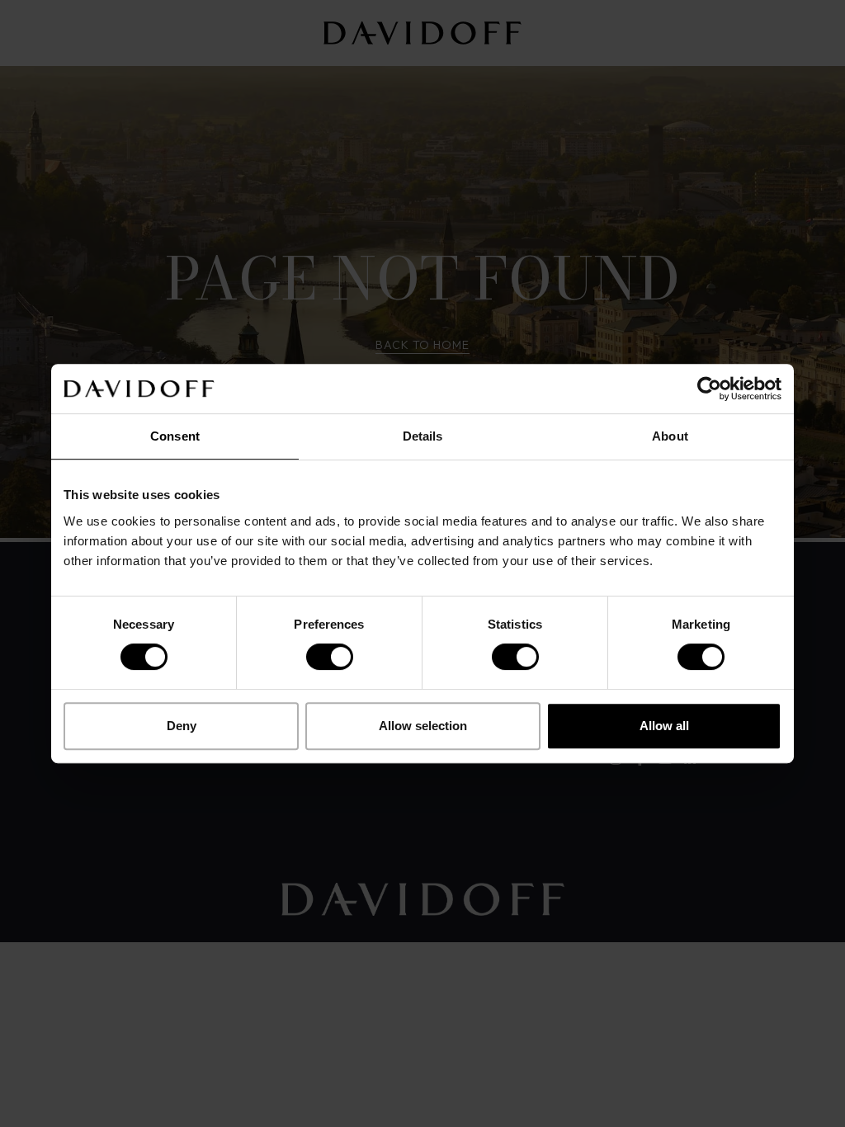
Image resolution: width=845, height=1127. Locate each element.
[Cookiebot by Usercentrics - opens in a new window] (709, 388)
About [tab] (670, 436)
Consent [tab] (175, 436)
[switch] (329, 657)
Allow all (664, 726)
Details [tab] (423, 436)
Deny (181, 726)
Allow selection (423, 726)
